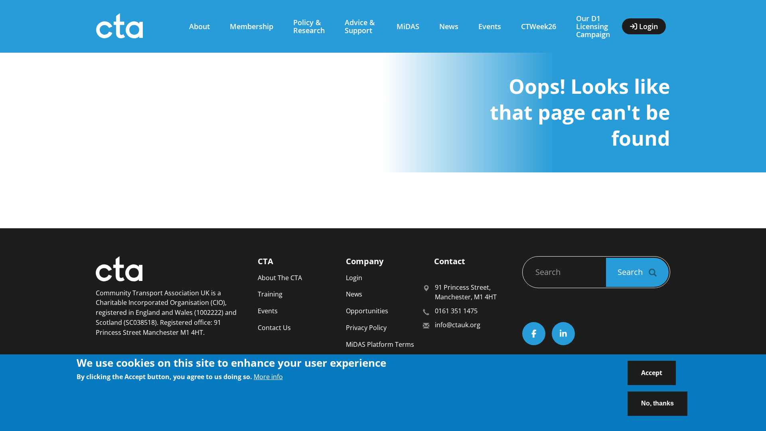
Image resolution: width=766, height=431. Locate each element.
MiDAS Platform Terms (380, 344)
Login (354, 277)
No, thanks (657, 402)
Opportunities (367, 310)
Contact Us (274, 327)
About (199, 26)
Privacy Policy (366, 327)
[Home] (134, 26)
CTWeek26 (538, 26)
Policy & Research (309, 26)
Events (489, 26)
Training (270, 294)
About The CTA (280, 277)
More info (268, 376)
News (448, 26)
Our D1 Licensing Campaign (593, 26)
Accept (651, 372)
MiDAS (408, 26)
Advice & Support (360, 26)
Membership (251, 26)
